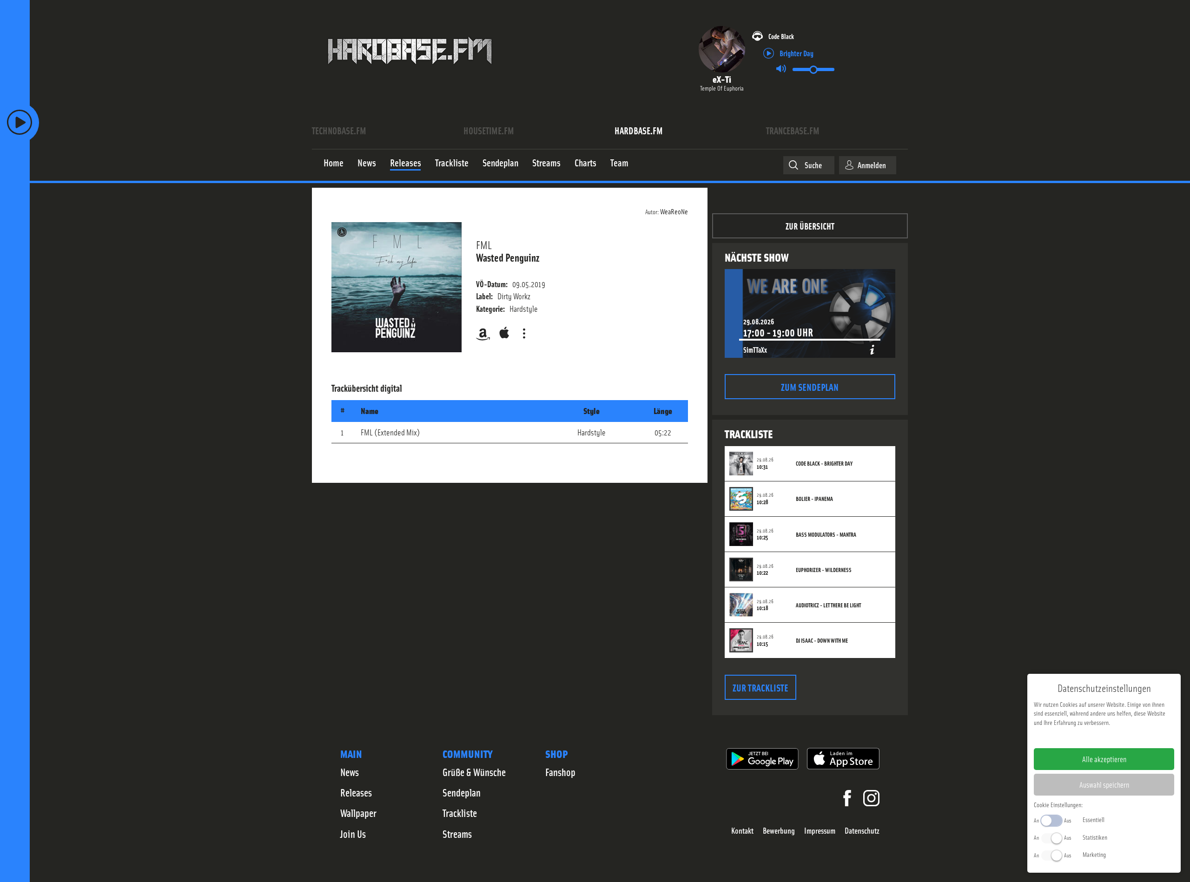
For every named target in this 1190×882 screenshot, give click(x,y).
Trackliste (460, 813)
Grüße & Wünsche (474, 772)
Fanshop (560, 772)
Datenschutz (862, 831)
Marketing (1094, 854)
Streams (457, 834)
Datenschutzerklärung (1120, 737)
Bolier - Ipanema (814, 498)
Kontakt (742, 831)
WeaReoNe (674, 211)
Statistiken (1095, 837)
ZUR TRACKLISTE (760, 687)
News (349, 772)
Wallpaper (358, 813)
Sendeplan (462, 792)
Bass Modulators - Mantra (826, 534)
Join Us (353, 834)
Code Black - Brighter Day (824, 463)
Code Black (781, 36)
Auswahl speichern (1104, 784)
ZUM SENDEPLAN (810, 386)
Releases (356, 792)
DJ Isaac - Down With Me (822, 640)
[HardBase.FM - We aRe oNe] (410, 71)
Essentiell (1093, 819)
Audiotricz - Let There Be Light (828, 605)
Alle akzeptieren (1104, 759)
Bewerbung (779, 831)
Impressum (819, 831)
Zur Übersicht (810, 225)
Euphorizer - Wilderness (824, 569)
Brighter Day (796, 53)
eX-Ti (722, 79)
